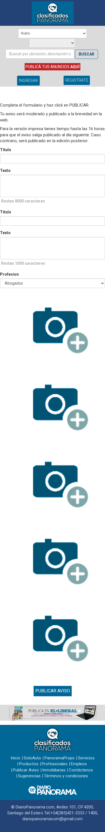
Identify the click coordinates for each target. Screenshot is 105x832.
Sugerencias (29, 775)
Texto (5, 170)
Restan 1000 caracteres (23, 263)
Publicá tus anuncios (52, 66)
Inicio (15, 757)
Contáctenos (81, 770)
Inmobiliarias (54, 770)
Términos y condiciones (66, 775)
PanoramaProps (59, 757)
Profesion (9, 274)
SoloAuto (32, 757)
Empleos (79, 763)
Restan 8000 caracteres (23, 201)
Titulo (5, 149)
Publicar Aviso (52, 690)
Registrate (76, 80)
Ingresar (28, 80)
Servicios (86, 757)
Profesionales (54, 763)
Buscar (86, 54)
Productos (28, 763)
